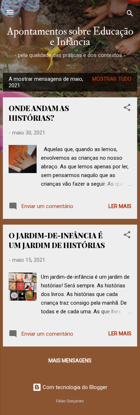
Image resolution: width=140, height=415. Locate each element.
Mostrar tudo (111, 79)
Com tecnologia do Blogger (74, 387)
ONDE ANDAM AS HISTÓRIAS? (39, 113)
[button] (127, 108)
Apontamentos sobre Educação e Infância (70, 36)
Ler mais (119, 206)
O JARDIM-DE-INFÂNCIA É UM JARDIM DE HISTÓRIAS (57, 240)
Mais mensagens (70, 360)
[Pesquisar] (130, 15)
